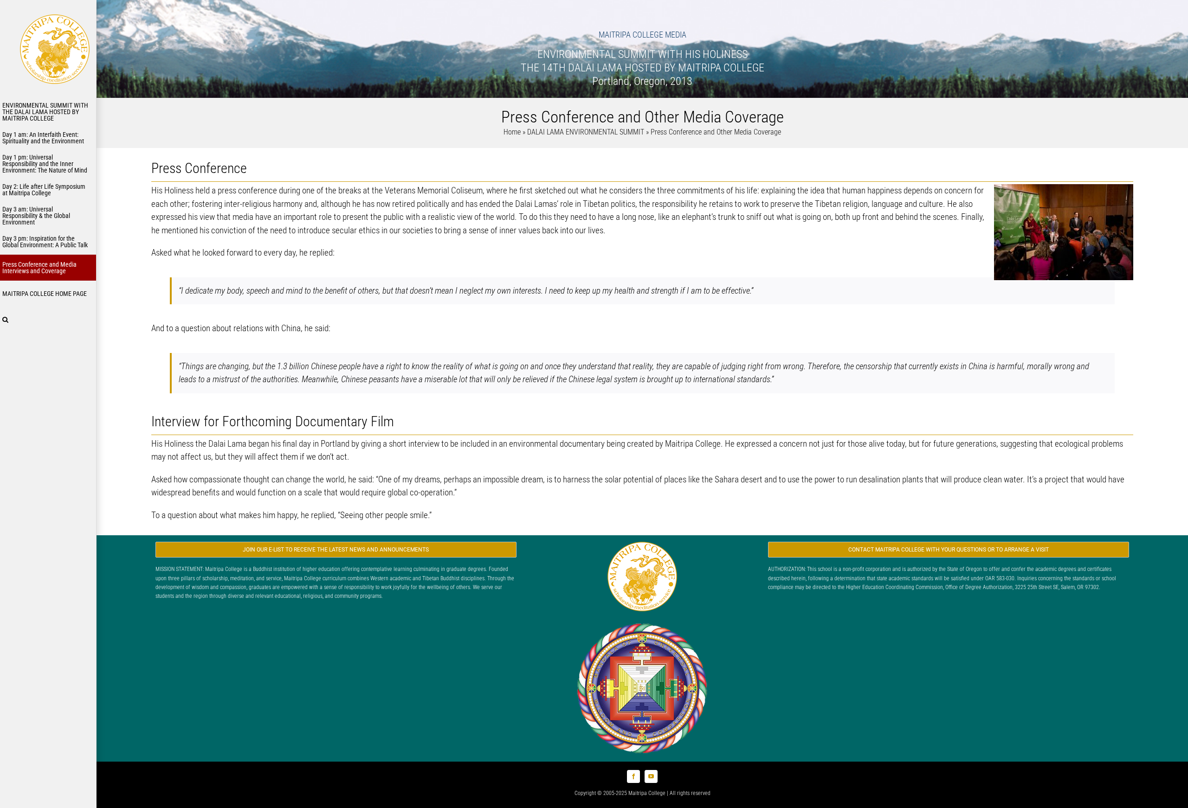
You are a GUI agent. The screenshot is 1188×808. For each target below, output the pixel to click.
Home (512, 132)
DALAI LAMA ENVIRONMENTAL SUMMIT (585, 132)
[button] (48, 320)
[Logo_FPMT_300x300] (642, 622)
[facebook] (633, 776)
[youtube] (651, 776)
